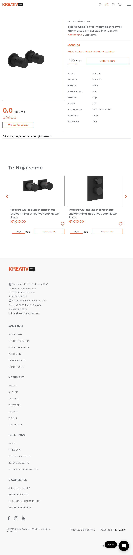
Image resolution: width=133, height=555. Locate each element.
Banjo (12, 385)
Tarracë (13, 411)
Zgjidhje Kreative (18, 462)
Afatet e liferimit (18, 494)
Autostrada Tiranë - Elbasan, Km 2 (29, 300)
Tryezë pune (15, 424)
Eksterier (14, 405)
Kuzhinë (13, 392)
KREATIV (120, 529)
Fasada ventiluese (19, 456)
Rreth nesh (15, 334)
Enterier (13, 398)
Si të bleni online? (19, 488)
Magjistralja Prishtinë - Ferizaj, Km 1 (30, 284)
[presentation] (7, 196)
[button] (113, 5)
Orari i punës (16, 367)
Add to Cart (49, 231)
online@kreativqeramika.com (24, 313)
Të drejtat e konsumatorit (24, 501)
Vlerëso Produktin (18, 125)
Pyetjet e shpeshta (19, 507)
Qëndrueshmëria (18, 341)
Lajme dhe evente (18, 347)
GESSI (87, 21)
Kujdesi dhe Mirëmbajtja (23, 469)
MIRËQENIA (14, 449)
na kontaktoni (17, 360)
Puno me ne (15, 354)
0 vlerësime (90, 35)
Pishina (12, 418)
